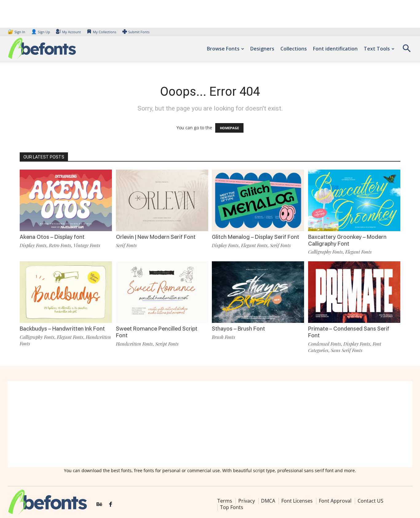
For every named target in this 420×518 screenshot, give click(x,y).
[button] (406, 50)
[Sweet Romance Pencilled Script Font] (162, 292)
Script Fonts (167, 344)
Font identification (335, 48)
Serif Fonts (126, 245)
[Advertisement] (210, 424)
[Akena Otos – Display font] (66, 200)
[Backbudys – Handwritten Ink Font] (66, 292)
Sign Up (40, 32)
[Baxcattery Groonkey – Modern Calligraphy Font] (354, 200)
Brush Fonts (223, 337)
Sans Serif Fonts (347, 350)
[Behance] (99, 504)
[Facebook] (110, 504)
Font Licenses (297, 501)
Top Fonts (231, 507)
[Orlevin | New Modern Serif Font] (162, 200)
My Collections (104, 32)
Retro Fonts (60, 245)
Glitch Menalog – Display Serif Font (255, 237)
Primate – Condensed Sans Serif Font (348, 332)
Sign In (17, 32)
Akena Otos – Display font (52, 237)
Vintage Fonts (86, 245)
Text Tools (377, 48)
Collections (293, 48)
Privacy (246, 501)
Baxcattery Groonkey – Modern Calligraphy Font (347, 240)
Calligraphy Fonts (325, 252)
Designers (262, 48)
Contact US (370, 501)
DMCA (268, 501)
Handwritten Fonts (134, 344)
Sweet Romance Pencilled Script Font (156, 332)
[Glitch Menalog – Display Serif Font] (258, 200)
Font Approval (335, 501)
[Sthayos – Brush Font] (258, 292)
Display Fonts (33, 245)
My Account (71, 32)
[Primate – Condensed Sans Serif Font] (354, 292)
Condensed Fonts (324, 344)
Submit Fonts (138, 32)
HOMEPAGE (229, 128)
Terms (224, 501)
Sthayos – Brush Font (238, 328)
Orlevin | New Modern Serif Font (156, 237)
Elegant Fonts (254, 245)
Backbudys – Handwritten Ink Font (62, 328)
